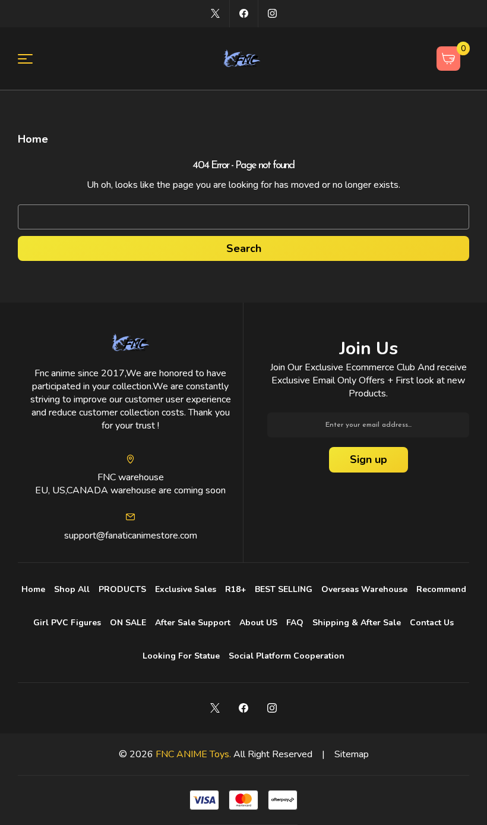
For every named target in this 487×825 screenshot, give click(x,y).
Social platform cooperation (286, 656)
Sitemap (351, 754)
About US (258, 622)
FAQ (294, 622)
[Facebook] (243, 13)
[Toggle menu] (32, 58)
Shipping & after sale (356, 622)
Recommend (441, 589)
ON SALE (128, 622)
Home (33, 589)
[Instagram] (272, 13)
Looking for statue (181, 656)
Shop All (72, 589)
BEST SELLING (283, 589)
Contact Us (432, 622)
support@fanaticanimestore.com (130, 535)
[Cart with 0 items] (449, 58)
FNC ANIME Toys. (193, 754)
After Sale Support (192, 622)
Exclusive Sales (185, 589)
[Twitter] (215, 13)
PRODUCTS (122, 589)
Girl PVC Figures (67, 622)
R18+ (235, 589)
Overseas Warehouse (364, 589)
